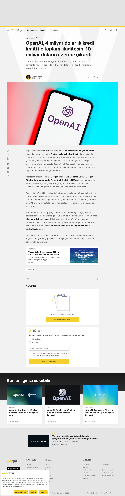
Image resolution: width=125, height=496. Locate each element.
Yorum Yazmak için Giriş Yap (62, 319)
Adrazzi (30, 263)
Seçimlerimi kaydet (49, 361)
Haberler (29, 464)
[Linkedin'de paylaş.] (8, 172)
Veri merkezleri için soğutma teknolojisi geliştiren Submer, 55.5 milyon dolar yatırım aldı (75, 437)
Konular (43, 30)
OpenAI (45, 151)
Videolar (29, 470)
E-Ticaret (48, 467)
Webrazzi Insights (32, 467)
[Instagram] (101, 493)
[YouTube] (96, 493)
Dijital (47, 464)
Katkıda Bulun (87, 470)
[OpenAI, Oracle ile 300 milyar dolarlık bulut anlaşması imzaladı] (62, 395)
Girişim (47, 470)
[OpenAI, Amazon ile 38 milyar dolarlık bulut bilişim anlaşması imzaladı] (100, 395)
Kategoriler (32, 30)
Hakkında (86, 464)
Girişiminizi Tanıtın (89, 475)
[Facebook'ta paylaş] (8, 164)
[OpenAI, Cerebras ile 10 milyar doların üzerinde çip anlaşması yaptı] (24, 395)
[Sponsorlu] (84, 255)
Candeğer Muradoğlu (59, 444)
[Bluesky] (105, 493)
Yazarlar (85, 467)
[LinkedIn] (92, 493)
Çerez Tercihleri (107, 470)
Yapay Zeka (30, 38)
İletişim (85, 478)
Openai (29, 269)
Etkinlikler (54, 30)
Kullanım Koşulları (108, 475)
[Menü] (8, 31)
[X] (88, 493)
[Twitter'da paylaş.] (8, 168)
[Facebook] (109, 493)
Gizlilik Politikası (107, 473)
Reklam (85, 473)
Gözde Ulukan (13, 421)
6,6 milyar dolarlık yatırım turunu (80, 151)
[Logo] (16, 30)
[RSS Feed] (114, 493)
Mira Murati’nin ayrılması (37, 219)
